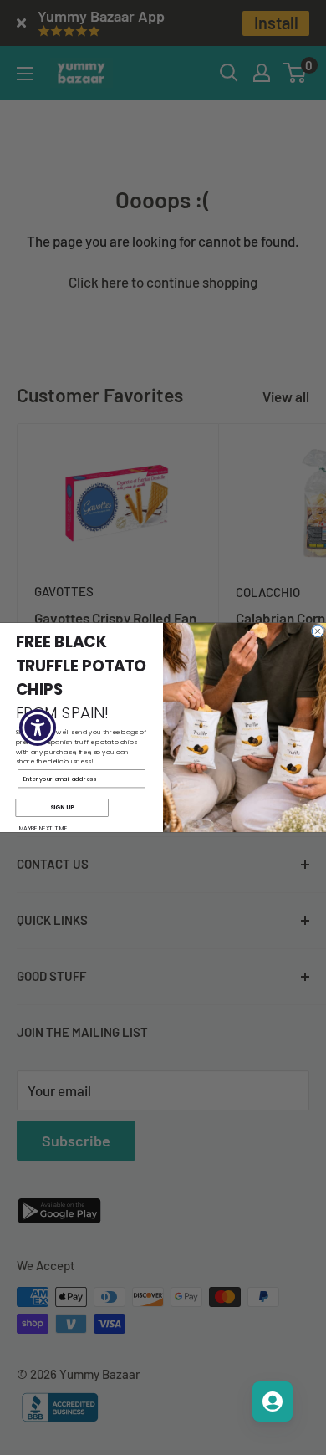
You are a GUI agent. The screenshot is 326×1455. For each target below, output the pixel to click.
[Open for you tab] (272, 1401)
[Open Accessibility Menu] (38, 728)
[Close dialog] (317, 631)
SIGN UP (62, 808)
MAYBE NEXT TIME (43, 828)
